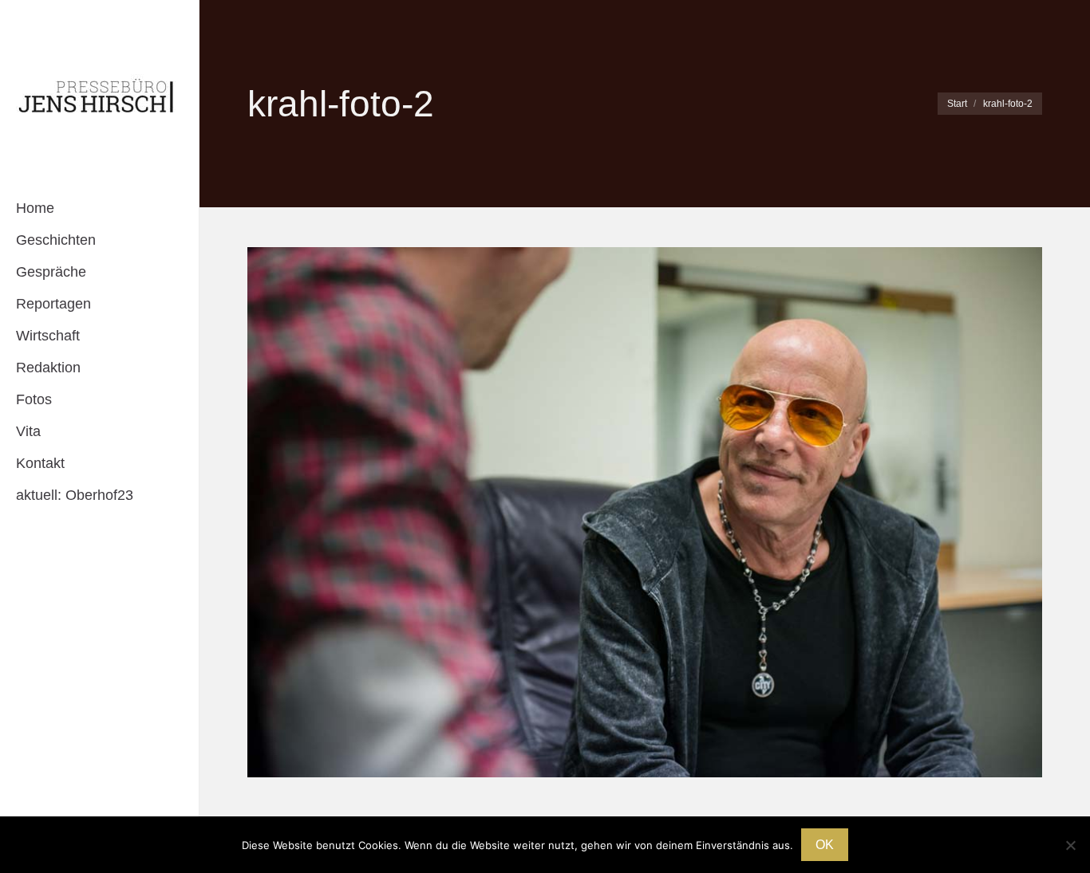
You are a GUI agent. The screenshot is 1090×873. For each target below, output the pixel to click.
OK (825, 844)
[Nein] (1070, 845)
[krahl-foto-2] (644, 512)
